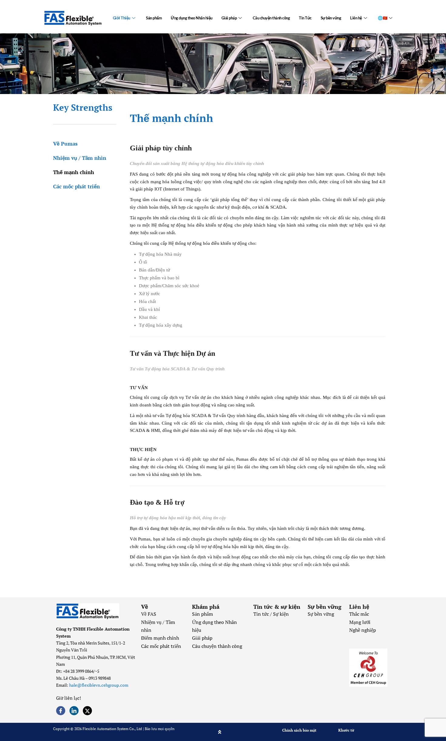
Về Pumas (65, 143)
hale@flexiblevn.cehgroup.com (98, 685)
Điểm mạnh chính (160, 638)
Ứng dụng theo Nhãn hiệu (191, 17)
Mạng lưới (359, 622)
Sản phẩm (154, 17)
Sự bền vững (331, 17)
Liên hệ (356, 17)
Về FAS (148, 614)
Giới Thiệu (121, 17)
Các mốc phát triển (76, 186)
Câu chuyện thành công (271, 17)
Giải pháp (229, 17)
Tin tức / (263, 614)
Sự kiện (281, 614)
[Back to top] (219, 732)
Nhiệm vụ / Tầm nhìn (79, 157)
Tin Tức (305, 17)
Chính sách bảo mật (299, 730)
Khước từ (346, 730)
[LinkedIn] (74, 710)
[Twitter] (87, 710)
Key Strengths (82, 107)
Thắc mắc (359, 614)
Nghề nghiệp (362, 630)
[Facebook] (60, 710)
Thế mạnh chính (73, 172)
